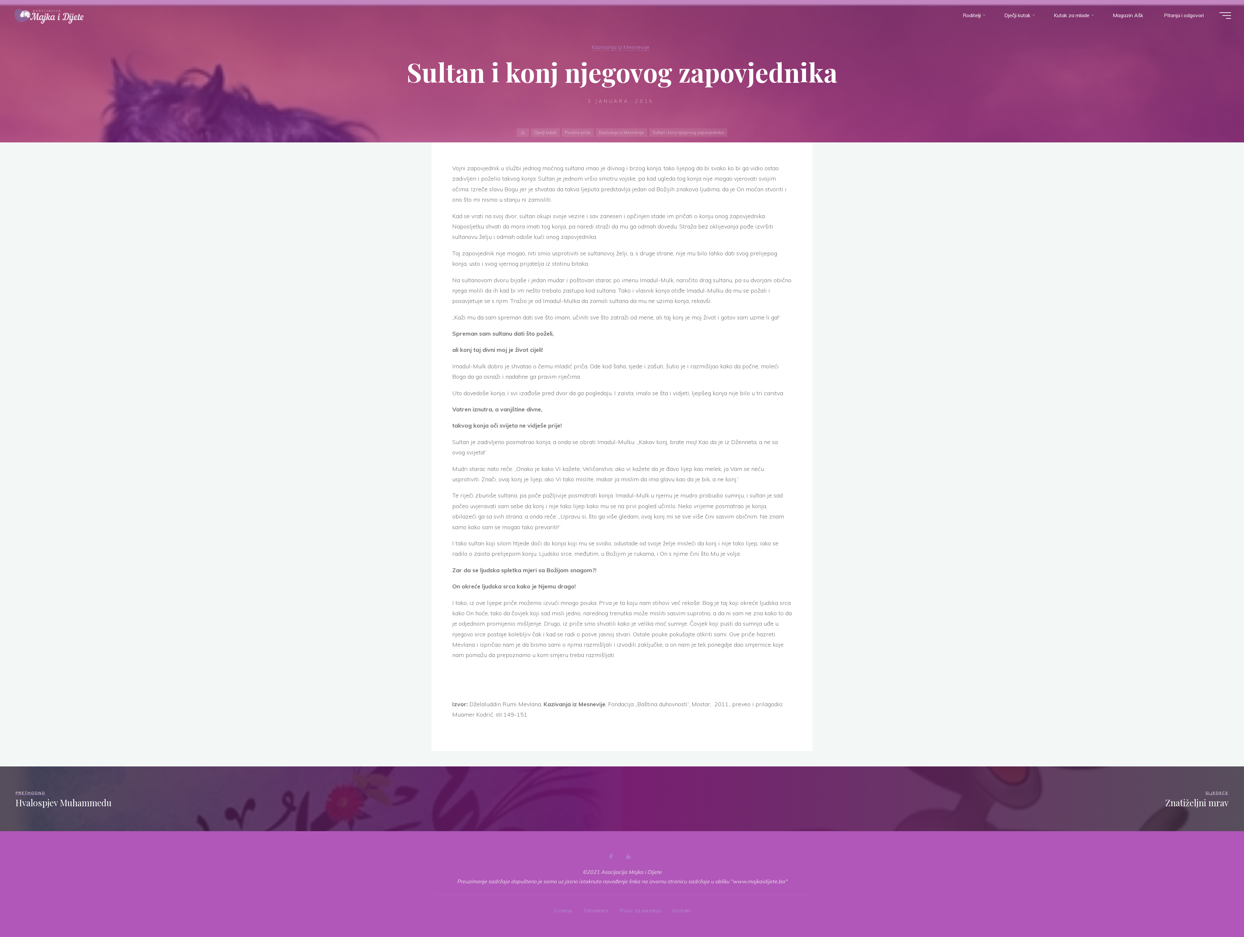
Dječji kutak (545, 132)
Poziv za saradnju (640, 910)
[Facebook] (611, 856)
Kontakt (681, 910)
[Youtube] (628, 856)
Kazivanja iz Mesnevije (621, 46)
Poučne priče (578, 132)
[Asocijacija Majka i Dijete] (49, 15)
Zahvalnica (595, 910)
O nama (563, 910)
